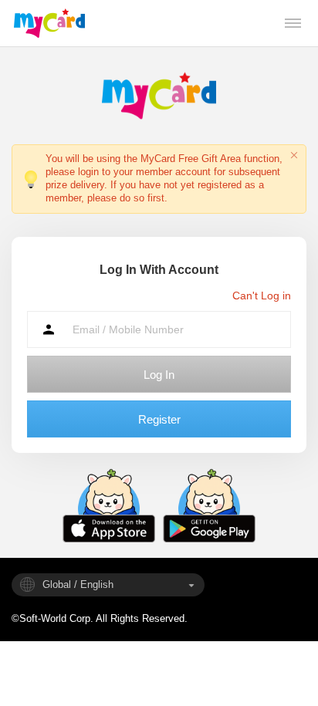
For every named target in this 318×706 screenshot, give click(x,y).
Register (159, 419)
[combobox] (108, 584)
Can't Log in (261, 295)
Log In (159, 374)
